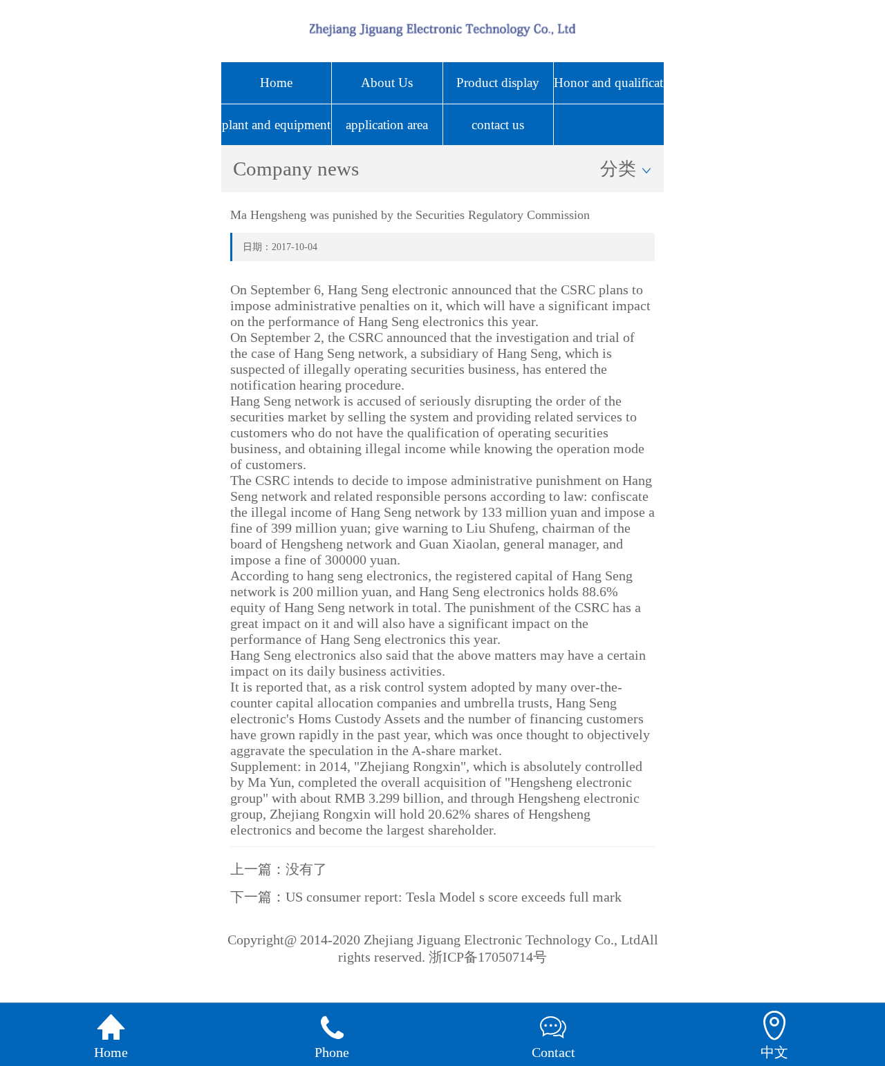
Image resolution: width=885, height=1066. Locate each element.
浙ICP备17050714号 (488, 956)
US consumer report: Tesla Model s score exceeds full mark (454, 896)
